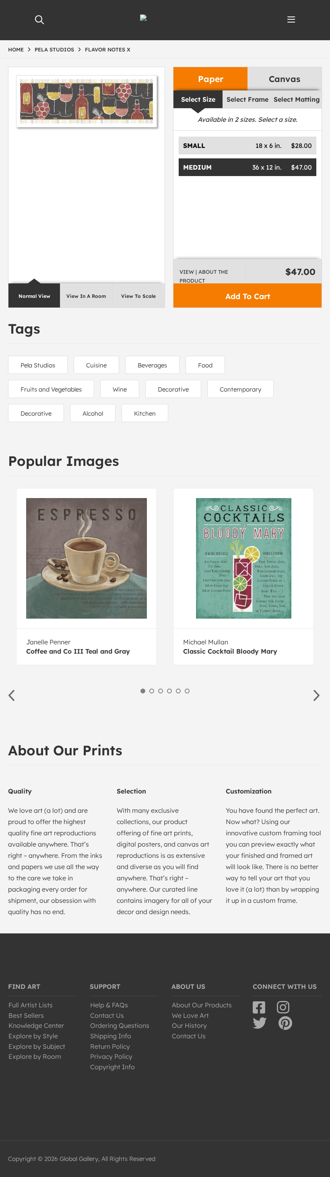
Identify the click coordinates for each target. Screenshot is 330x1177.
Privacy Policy (111, 1056)
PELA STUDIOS (54, 49)
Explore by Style (33, 1036)
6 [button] (187, 691)
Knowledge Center (36, 1025)
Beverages (152, 365)
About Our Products (202, 1005)
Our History (189, 1025)
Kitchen (145, 413)
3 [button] (160, 691)
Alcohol (92, 413)
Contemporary (240, 389)
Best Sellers (26, 1015)
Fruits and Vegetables (51, 389)
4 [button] (169, 691)
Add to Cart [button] (247, 296)
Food (205, 365)
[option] (86, 576)
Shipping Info (110, 1036)
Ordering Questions (119, 1025)
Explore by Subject (36, 1046)
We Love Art (190, 1015)
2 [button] (151, 691)
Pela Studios (38, 365)
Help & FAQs (109, 1005)
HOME (16, 49)
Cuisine (96, 365)
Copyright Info (112, 1067)
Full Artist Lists (30, 1005)
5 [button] (178, 691)
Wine (120, 389)
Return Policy (110, 1046)
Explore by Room (34, 1056)
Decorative (173, 389)
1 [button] (142, 691)
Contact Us (107, 1015)
